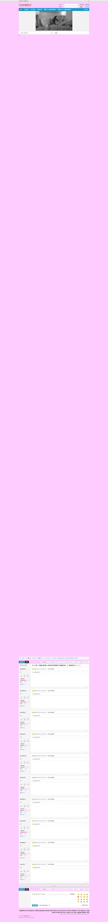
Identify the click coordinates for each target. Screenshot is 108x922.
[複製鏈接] (78, 665)
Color (34, 894)
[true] (56, 33)
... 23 (74, 662)
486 (24, 718)
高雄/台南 (39, 9)
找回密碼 (87, 4)
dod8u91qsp (23, 690)
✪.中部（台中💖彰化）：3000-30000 (41, 658)
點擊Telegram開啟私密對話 (64, 9)
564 (24, 826)
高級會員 (22, 678)
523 (24, 696)
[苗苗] (21, 665)
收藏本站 (26, 1)
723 (28, 761)
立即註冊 (87, 6)
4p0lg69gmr (23, 842)
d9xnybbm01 (23, 755)
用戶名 (60, 4)
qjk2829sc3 (23, 799)
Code (42, 894)
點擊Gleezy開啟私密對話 (50, 9)
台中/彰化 (33, 9)
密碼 (60, 6)
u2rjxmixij (22, 864)
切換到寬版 (88, 1)
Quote (40, 894)
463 (24, 870)
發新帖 (21, 662)
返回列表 (44, 662)
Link (38, 894)
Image (36, 894)
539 (24, 674)
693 (28, 870)
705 (28, 783)
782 (28, 696)
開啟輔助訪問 (87, 1)
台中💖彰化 (28, 658)
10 (71, 662)
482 (24, 761)
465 (24, 805)
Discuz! (26, 915)
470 (24, 783)
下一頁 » (54, 886)
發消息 (23, 684)
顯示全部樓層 (51, 669)
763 (28, 848)
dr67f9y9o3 (22, 712)
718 (28, 740)
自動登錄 (82, 4)
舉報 (86, 687)
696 (28, 805)
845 (28, 826)
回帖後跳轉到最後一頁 (45, 905)
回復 (27, 662)
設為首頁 (21, 1)
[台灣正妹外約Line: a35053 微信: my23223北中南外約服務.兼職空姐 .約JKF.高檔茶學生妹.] (25, 6)
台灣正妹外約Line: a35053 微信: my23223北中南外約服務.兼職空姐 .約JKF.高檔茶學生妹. (20, 658)
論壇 (21, 9)
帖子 (52, 32)
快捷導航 (86, 9)
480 (24, 740)
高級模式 (72, 894)
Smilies (44, 894)
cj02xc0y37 (22, 777)
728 (28, 718)
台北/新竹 (26, 9)
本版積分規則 (85, 905)
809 (28, 674)
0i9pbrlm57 (22, 734)
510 (24, 848)
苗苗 (26, 665)
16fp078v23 (23, 669)
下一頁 (85, 662)
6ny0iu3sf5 (22, 820)
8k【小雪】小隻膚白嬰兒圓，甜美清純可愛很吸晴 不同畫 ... (65, 658)
